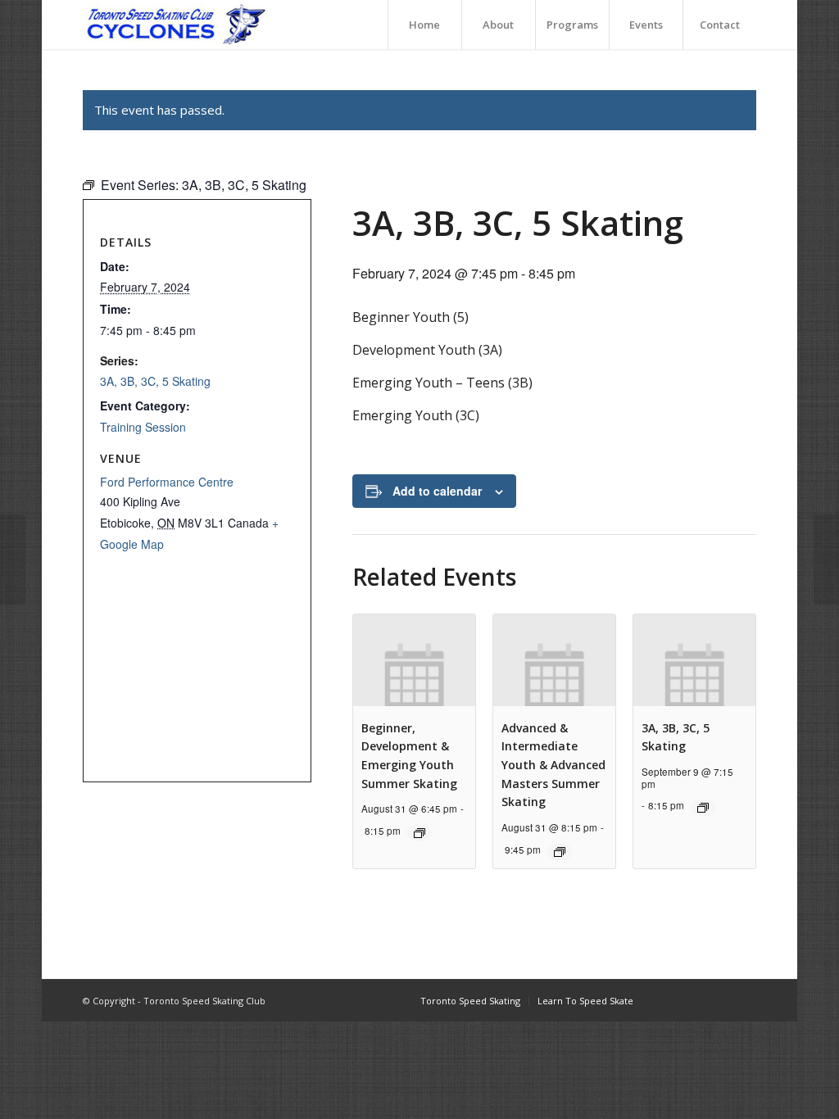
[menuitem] (424, 24)
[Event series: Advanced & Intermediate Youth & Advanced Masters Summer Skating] (559, 852)
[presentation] (414, 660)
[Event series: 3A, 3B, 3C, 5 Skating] (703, 808)
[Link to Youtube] (719, 1000)
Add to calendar (437, 490)
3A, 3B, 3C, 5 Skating (155, 381)
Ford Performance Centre (167, 481)
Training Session (143, 427)
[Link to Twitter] (744, 1000)
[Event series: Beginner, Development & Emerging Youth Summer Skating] (419, 833)
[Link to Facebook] (670, 1000)
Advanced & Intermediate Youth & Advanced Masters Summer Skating (553, 765)
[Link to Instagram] (695, 1000)
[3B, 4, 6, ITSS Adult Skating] (12, 559)
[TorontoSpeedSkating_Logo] (175, 24)
